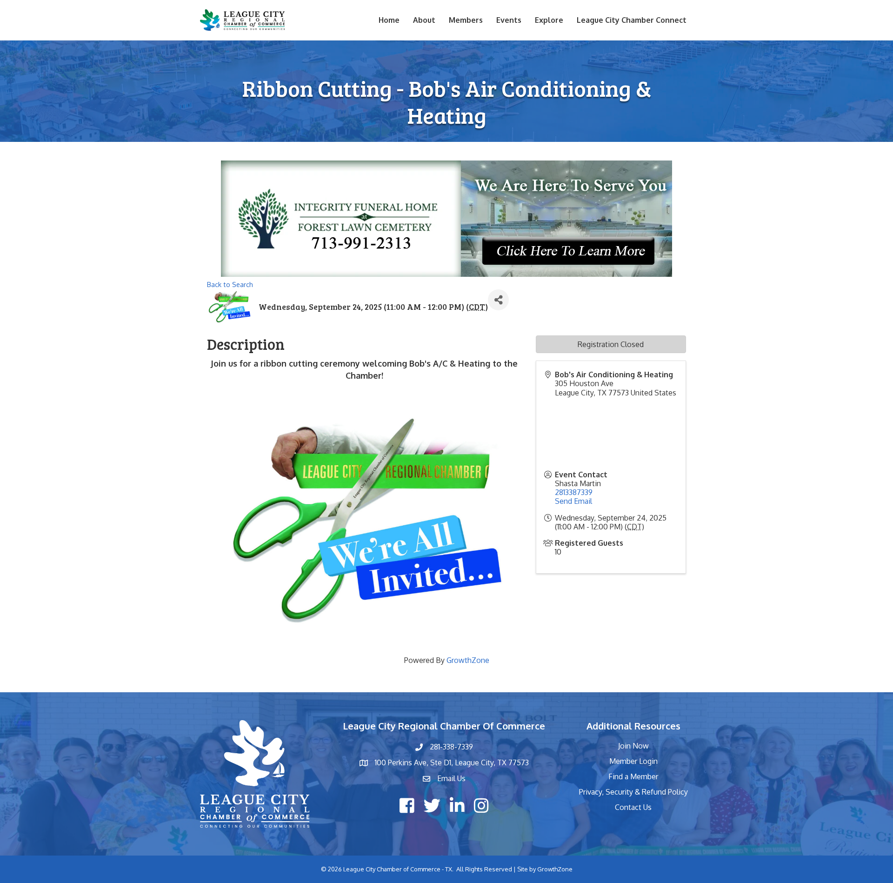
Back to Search (230, 284)
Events (508, 20)
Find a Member (633, 776)
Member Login (633, 761)
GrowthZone (467, 660)
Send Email (573, 501)
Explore (549, 20)
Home (389, 20)
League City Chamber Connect (631, 20)
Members (466, 20)
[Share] (498, 299)
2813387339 (574, 492)
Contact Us (633, 807)
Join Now (633, 745)
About (424, 20)
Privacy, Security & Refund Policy (633, 791)
